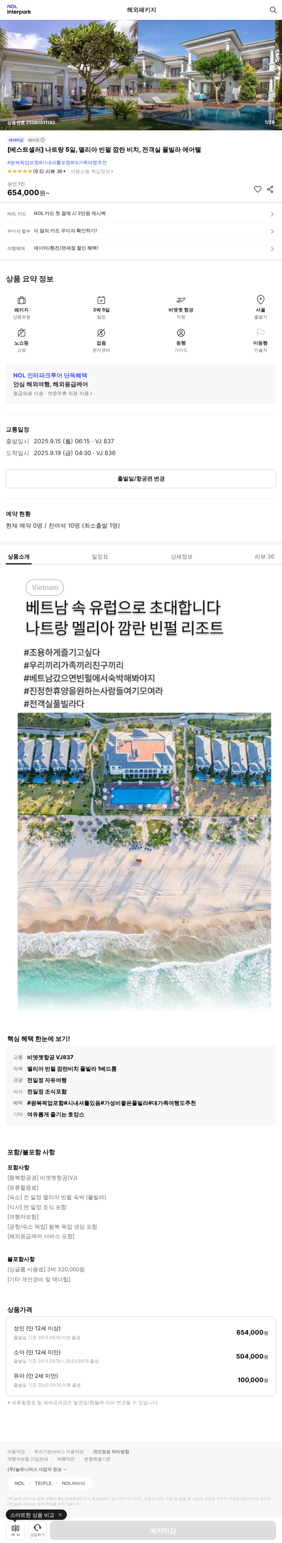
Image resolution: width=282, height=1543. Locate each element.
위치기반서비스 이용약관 (59, 1451)
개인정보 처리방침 (111, 1451)
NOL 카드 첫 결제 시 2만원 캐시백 (70, 213)
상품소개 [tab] (19, 556)
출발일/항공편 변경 (141, 478)
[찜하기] (257, 189)
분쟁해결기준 (97, 1459)
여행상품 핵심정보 (90, 171)
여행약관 (66, 1459)
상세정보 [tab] (182, 556)
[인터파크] (15, 10)
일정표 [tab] (100, 556)
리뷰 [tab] (264, 556)
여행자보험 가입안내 (27, 1459)
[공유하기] (270, 189)
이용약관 (16, 1451)
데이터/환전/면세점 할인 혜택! (66, 248)
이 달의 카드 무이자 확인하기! (65, 230)
